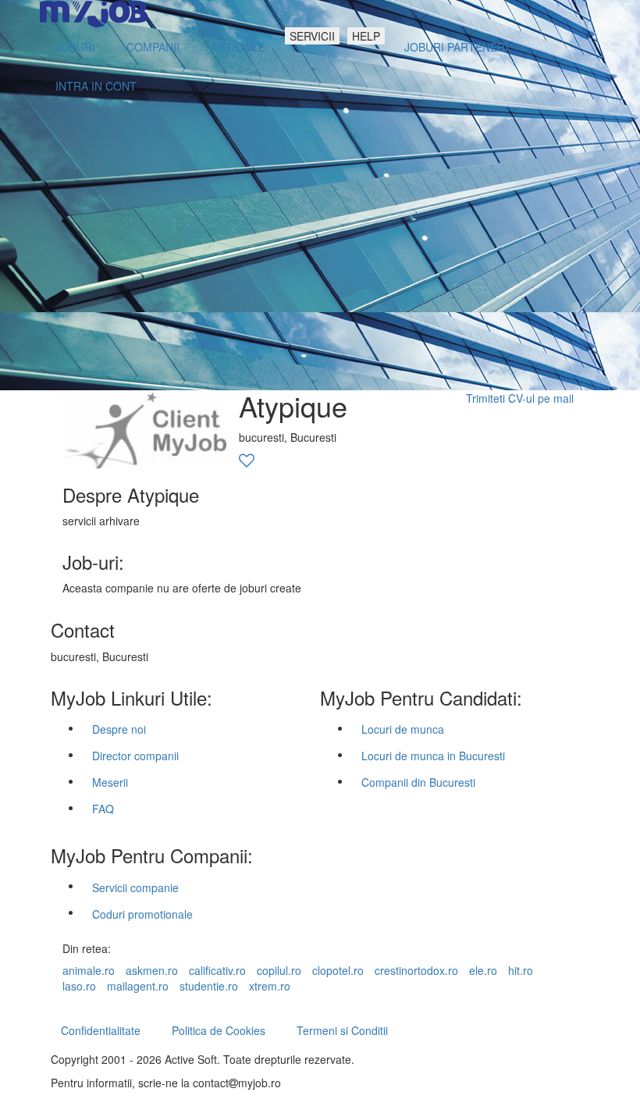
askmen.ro (152, 970)
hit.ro (520, 970)
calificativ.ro (217, 970)
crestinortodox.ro (416, 970)
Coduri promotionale (142, 914)
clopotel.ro (338, 970)
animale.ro (88, 970)
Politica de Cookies (218, 1030)
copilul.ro (279, 970)
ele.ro (483, 970)
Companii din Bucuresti (418, 782)
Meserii (110, 782)
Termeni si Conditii (342, 1030)
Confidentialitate (100, 1030)
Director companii (135, 755)
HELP (366, 36)
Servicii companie (135, 887)
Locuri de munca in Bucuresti (433, 755)
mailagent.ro (138, 986)
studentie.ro (209, 986)
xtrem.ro (269, 986)
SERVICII (312, 36)
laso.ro (79, 986)
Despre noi (119, 729)
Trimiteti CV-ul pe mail (520, 398)
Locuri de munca (402, 729)
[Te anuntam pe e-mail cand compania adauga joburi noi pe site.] (246, 461)
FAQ (103, 808)
